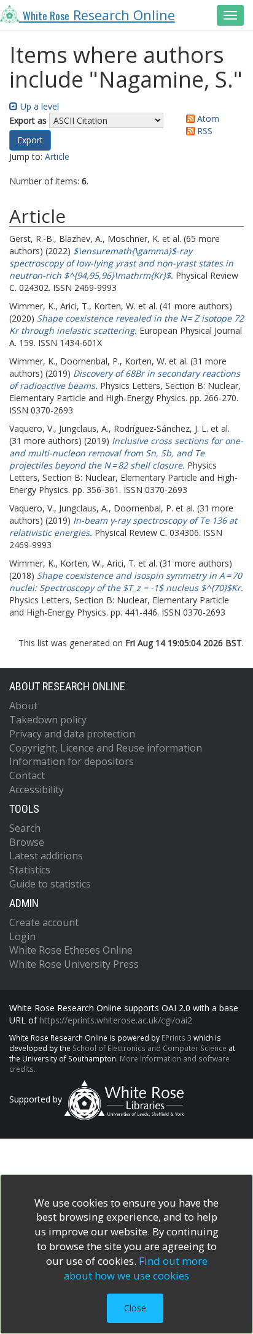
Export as (28, 120)
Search (25, 828)
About (23, 705)
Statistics (29, 869)
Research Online (99, 15)
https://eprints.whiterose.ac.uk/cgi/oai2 (115, 1020)
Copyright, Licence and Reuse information (105, 748)
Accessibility (36, 789)
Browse (26, 842)
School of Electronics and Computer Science (149, 1048)
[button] (30, 140)
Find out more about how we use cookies (136, 1268)
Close (135, 1308)
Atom (207, 118)
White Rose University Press (74, 964)
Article (57, 156)
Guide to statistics (50, 884)
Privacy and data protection (72, 733)
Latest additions (46, 855)
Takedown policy (48, 719)
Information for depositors (71, 761)
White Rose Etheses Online (71, 950)
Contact (27, 775)
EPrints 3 (177, 1037)
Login (22, 936)
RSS (203, 131)
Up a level (38, 106)
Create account (44, 922)
